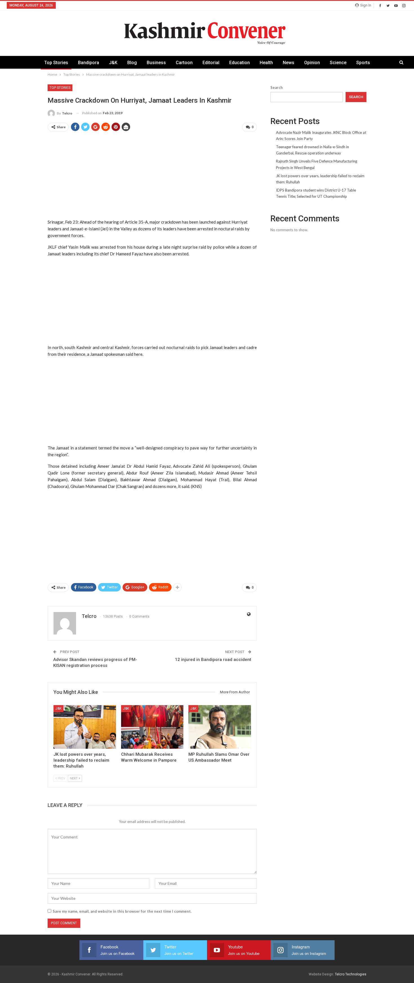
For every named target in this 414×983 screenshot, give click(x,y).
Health (266, 62)
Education (239, 62)
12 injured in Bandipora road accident (213, 659)
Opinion (312, 62)
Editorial (210, 62)
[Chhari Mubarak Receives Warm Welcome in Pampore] (152, 727)
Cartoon (184, 62)
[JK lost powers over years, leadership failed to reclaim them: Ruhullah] (85, 727)
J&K (113, 62)
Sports (363, 62)
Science (338, 62)
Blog (132, 62)
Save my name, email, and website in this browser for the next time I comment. (122, 911)
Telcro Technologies (350, 974)
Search (276, 87)
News (288, 62)
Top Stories (56, 62)
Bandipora (88, 62)
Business (156, 62)
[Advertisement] (152, 175)
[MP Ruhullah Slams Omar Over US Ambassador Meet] (219, 727)
